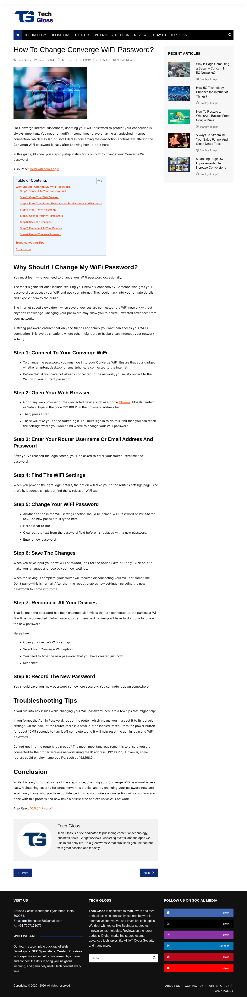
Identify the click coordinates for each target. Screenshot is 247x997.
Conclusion (23, 249)
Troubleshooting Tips (30, 242)
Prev (25, 872)
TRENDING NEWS (122, 60)
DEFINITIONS (60, 35)
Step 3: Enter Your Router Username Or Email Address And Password (61, 203)
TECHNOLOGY (35, 35)
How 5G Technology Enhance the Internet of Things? (212, 92)
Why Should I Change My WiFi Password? (44, 186)
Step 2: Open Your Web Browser (39, 197)
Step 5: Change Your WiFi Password (41, 215)
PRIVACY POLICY (221, 990)
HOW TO (159, 35)
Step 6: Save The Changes (36, 221)
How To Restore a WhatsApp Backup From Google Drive (212, 116)
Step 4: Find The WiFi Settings (38, 209)
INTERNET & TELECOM (112, 35)
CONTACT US (194, 985)
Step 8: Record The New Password (40, 234)
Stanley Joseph (209, 79)
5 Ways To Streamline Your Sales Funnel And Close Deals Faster (212, 139)
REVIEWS (141, 35)
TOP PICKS (178, 35)
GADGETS (82, 35)
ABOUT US (172, 985)
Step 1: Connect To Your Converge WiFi (43, 191)
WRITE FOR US (218, 985)
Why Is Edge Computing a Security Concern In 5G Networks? (212, 68)
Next (147, 872)
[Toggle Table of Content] (97, 181)
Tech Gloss (24, 60)
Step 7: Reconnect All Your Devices (41, 228)
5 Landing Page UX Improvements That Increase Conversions (211, 163)
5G (95, 60)
